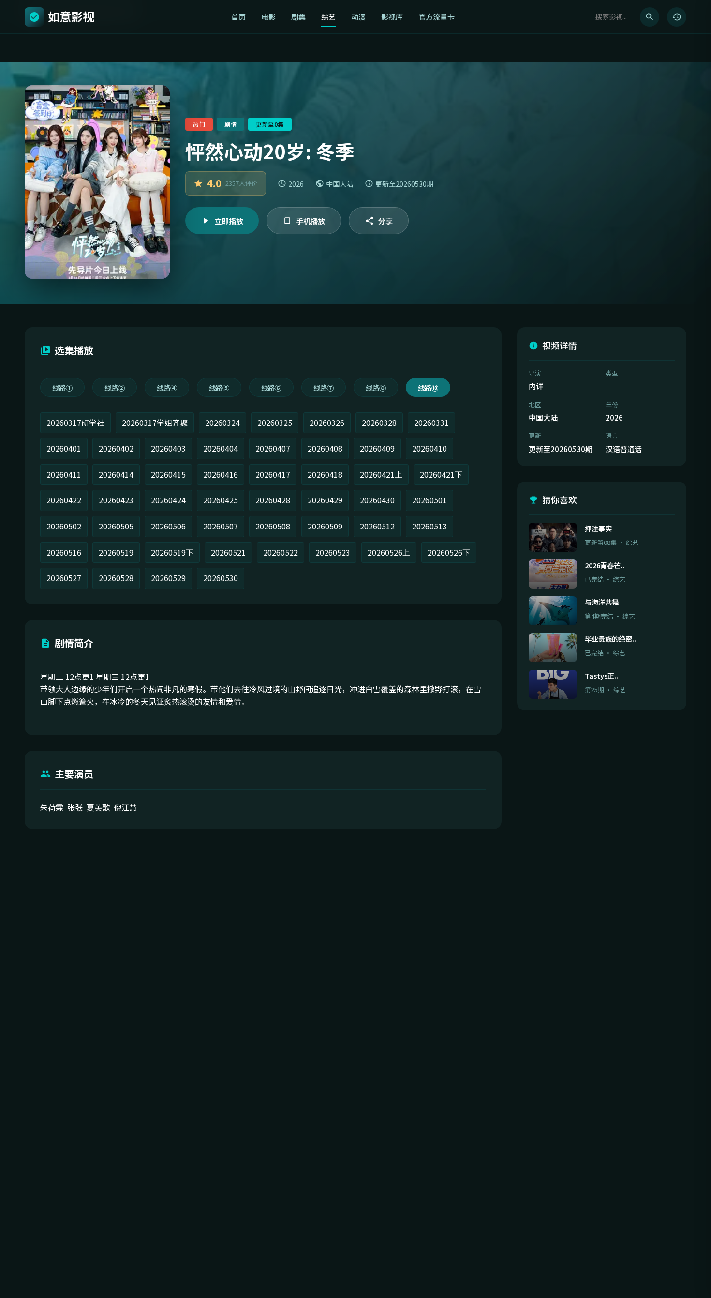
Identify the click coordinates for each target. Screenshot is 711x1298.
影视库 (392, 16)
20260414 (116, 474)
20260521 (228, 552)
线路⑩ (428, 387)
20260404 (220, 448)
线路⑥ (271, 387)
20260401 (63, 448)
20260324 (222, 422)
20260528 (116, 578)
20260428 (272, 500)
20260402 (116, 448)
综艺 (328, 16)
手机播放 (310, 220)
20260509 (325, 526)
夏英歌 (98, 807)
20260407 (272, 448)
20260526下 (449, 552)
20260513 (429, 526)
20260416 (220, 474)
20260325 (274, 422)
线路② (114, 387)
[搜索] (649, 17)
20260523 (332, 552)
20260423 (116, 500)
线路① (62, 387)
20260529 (168, 578)
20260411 (63, 474)
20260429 (325, 500)
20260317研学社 (75, 422)
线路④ (167, 387)
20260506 (168, 526)
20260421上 (381, 474)
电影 (268, 16)
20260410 (429, 448)
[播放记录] (676, 17)
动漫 (358, 16)
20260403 (168, 448)
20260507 (220, 526)
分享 (385, 220)
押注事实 (598, 528)
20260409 (377, 448)
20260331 (431, 422)
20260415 (168, 474)
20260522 (280, 552)
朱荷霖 (51, 807)
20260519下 (172, 552)
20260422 (63, 500)
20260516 (63, 552)
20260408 (325, 448)
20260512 (377, 526)
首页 (238, 16)
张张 (75, 807)
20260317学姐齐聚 (155, 422)
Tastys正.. (601, 675)
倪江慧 (125, 807)
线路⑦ (323, 387)
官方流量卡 (436, 16)
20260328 (379, 422)
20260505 (116, 526)
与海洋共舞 (602, 602)
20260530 (220, 578)
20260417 (272, 474)
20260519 (116, 552)
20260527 (63, 578)
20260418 (325, 474)
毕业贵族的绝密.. (610, 639)
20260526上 (389, 552)
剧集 (298, 16)
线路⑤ (219, 387)
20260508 (272, 526)
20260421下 (441, 474)
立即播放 (228, 220)
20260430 (377, 500)
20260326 (327, 422)
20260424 (168, 500)
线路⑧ (376, 387)
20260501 (429, 500)
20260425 (220, 500)
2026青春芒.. (604, 565)
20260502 (63, 526)
